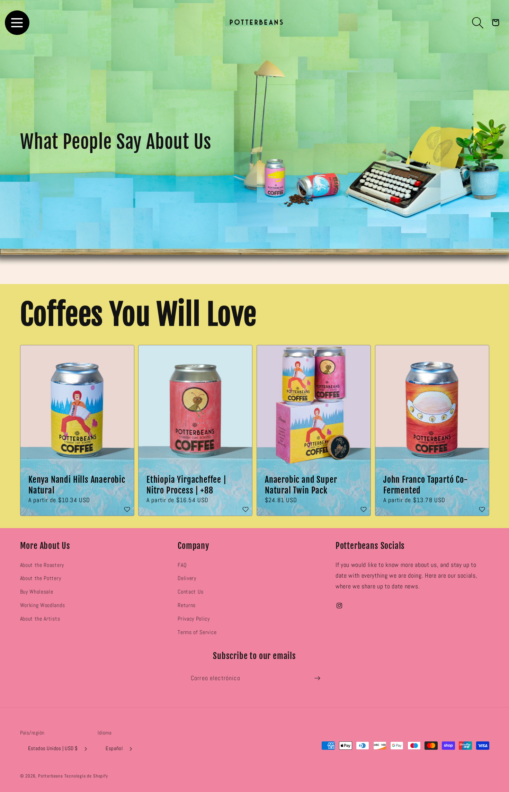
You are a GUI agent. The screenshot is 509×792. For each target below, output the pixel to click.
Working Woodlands (42, 605)
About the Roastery (42, 565)
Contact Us (191, 591)
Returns (187, 605)
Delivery (187, 578)
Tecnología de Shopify (86, 776)
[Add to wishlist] (127, 510)
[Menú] (17, 22)
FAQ (182, 565)
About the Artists (40, 618)
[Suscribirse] (317, 678)
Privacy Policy (194, 618)
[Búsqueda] (478, 23)
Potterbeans (50, 776)
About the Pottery (40, 578)
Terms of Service (197, 632)
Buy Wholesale (36, 591)
